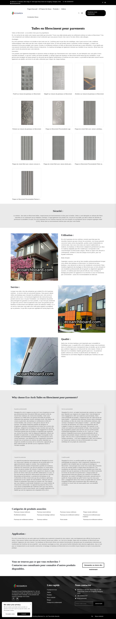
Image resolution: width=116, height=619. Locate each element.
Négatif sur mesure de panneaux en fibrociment (58, 94)
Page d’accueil (32, 9)
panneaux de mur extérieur (75, 239)
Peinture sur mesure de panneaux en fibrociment (26, 129)
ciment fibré (21, 538)
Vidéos (63, 9)
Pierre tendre (63, 519)
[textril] (17, 13)
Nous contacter (51, 597)
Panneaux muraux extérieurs (22, 512)
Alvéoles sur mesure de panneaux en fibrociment (89, 94)
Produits (55, 9)
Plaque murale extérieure (90, 512)
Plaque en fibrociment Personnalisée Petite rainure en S (91, 164)
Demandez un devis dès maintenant (93, 566)
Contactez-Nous (32, 17)
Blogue (49, 600)
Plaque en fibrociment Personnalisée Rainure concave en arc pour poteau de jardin (36, 199)
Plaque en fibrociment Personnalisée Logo (58, 129)
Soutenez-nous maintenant (92, 13)
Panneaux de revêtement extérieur (69, 515)
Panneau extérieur (42, 519)
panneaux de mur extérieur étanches (51, 219)
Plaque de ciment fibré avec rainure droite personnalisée (60, 164)
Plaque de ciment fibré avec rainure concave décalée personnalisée (32, 164)
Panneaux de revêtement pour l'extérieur (91, 515)
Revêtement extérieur (20, 515)
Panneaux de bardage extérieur (46, 515)
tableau (87, 345)
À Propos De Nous (45, 9)
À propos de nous (52, 589)
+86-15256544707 (68, 1)
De (92, 616)
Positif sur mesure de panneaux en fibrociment (26, 94)
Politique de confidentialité (54, 602)
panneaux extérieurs (24, 41)
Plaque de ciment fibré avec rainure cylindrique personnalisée (93, 129)
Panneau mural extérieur (44, 512)
